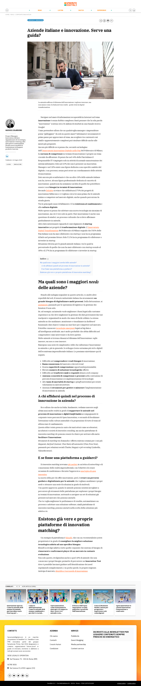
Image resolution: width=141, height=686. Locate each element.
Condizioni (54, 648)
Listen (60, 10)
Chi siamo (54, 636)
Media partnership (78, 644)
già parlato (72, 464)
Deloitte (49, 190)
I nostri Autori (55, 644)
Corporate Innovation (23, 14)
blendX (69, 538)
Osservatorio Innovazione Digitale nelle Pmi (61, 150)
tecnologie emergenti (65, 328)
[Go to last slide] (17, 586)
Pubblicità (75, 636)
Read (40, 10)
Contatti (53, 640)
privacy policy (121, 683)
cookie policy (131, 683)
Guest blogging (77, 640)
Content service (77, 648)
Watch (81, 10)
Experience (101, 10)
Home (7, 14)
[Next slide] (19, 586)
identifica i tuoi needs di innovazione (71, 571)
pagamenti (43, 305)
